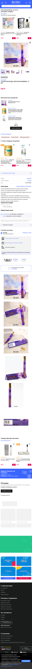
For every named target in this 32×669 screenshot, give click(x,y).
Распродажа (4, 588)
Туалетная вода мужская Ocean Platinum (22, 33)
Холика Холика (14, 137)
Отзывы (3, 615)
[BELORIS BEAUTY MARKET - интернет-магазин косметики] (16, 2)
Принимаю (26, 661)
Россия (29, 180)
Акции (2, 590)
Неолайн (29, 178)
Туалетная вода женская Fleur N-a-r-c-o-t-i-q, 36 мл (8, 33)
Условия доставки (8, 578)
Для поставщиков (5, 640)
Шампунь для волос (24, 137)
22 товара (24, 259)
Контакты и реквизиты (7, 636)
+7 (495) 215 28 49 (6, 622)
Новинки (3, 592)
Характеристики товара (9, 173)
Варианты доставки (6, 604)
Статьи (2, 619)
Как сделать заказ (5, 600)
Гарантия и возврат (8, 224)
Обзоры (3, 617)
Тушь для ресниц (5, 137)
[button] (16, 128)
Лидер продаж (4, 594)
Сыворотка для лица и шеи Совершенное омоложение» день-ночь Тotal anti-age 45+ (23, 162)
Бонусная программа (6, 609)
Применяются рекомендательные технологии (13, 642)
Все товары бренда (6, 440)
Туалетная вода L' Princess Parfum (8, 460)
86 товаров (15, 259)
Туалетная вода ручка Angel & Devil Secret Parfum (23, 460)
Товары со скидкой (24, 578)
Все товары (3, 13)
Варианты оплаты (5, 602)
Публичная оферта (6, 638)
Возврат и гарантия (6, 606)
